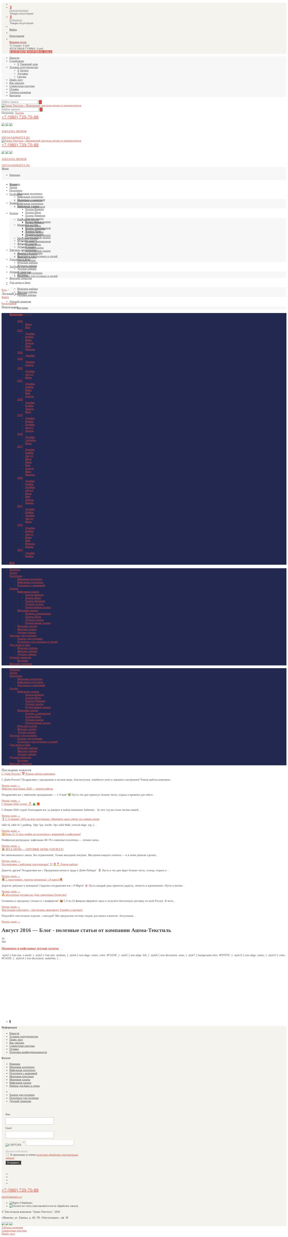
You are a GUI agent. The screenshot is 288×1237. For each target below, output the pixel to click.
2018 (20, 434)
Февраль (30, 349)
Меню (5, 168)
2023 (20, 358)
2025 (20, 330)
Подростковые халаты (38, 250)
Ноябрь (29, 336)
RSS (11, 563)
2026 (20, 321)
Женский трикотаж (20, 278)
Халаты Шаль (33, 212)
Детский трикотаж (20, 301)
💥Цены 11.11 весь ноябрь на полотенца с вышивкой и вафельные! (41, 834)
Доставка (22, 73)
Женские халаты (26, 243)
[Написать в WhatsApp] (11, 125)
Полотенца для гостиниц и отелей (37, 276)
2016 (20, 477)
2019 (20, 415)
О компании (16, 61)
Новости (14, 57)
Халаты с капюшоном (38, 241)
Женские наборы (27, 291)
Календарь (16, 314)
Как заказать (16, 82)
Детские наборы (26, 268)
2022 (20, 368)
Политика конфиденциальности (28, 1052)
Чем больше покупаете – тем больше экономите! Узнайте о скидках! (42, 910)
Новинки (14, 175)
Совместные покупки (22, 86)
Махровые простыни (21, 1076)
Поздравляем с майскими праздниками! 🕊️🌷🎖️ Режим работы (40, 864)
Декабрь (30, 333)
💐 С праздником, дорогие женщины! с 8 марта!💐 (32, 879)
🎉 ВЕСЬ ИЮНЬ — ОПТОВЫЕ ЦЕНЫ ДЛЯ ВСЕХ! (33, 849)
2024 (20, 352)
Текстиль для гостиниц (23, 250)
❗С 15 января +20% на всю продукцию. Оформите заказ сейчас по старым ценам (50, 819)
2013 (20, 549)
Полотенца (15, 194)
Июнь (28, 324)
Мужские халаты (27, 240)
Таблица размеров (20, 92)
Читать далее (11, 785)
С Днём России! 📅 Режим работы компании (28, 773)
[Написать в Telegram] (3, 125)
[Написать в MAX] (7, 125)
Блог (4, 290)
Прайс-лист (16, 79)
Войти (5, 297)
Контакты (15, 95)
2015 (20, 506)
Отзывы (14, 89)
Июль (28, 459)
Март (28, 346)
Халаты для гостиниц (30, 253)
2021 (20, 380)
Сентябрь (30, 440)
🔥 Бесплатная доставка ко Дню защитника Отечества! (34, 894)
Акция (13, 187)
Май (27, 327)
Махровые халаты (27, 225)
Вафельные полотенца (30, 203)
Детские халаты (34, 218)
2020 (20, 399)
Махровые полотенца (29, 193)
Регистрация (9, 303)
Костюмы (22, 307)
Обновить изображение (16, 1151)
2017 (20, 446)
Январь (29, 502)
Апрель (29, 343)
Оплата (24, 70)
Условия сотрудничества (23, 67)
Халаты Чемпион (35, 215)
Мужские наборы (27, 288)
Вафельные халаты (28, 206)
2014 (20, 524)
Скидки (21, 76)
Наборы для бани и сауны (24, 1085)
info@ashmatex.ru (12, 1196)
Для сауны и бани (19, 282)
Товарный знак (29, 64)
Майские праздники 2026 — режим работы (27, 788)
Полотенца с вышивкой (31, 199)
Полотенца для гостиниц (24, 1098)
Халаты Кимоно (34, 209)
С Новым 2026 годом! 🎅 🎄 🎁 (21, 804)
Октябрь (30, 424)
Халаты (19, 112)
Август (29, 374)
